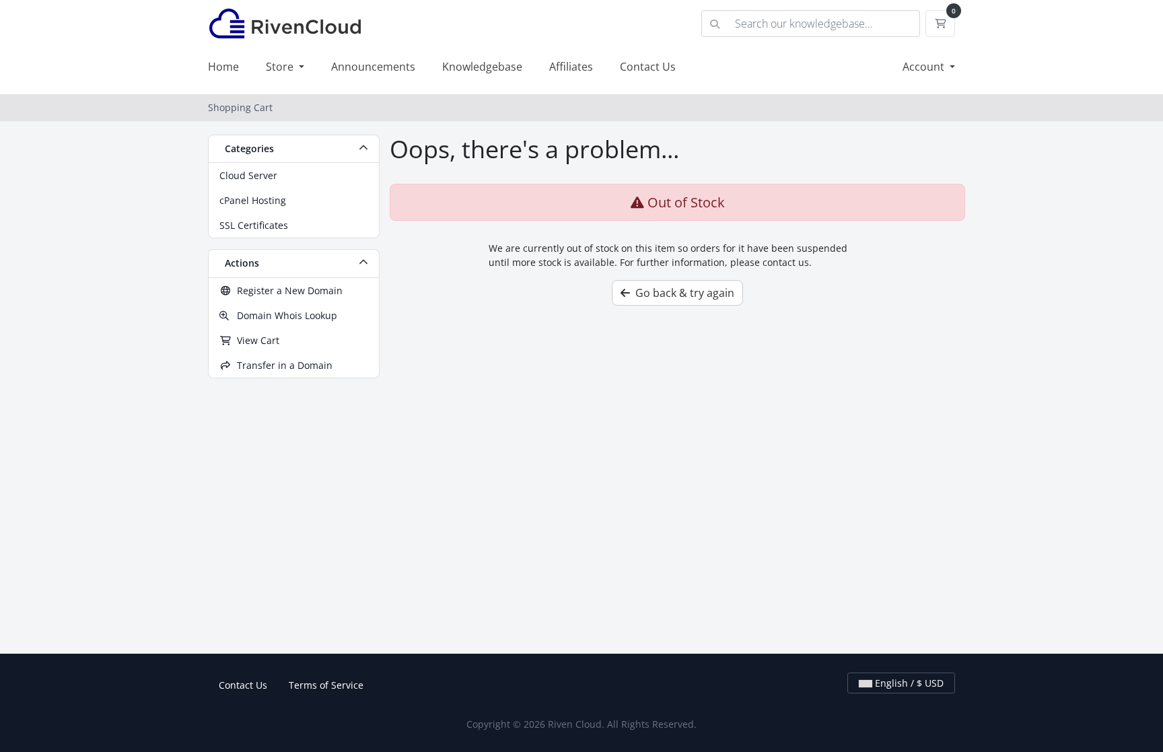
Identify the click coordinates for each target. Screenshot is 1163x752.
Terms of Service (326, 685)
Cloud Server (248, 175)
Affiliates (571, 66)
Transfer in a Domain (282, 365)
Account (925, 66)
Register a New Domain (287, 290)
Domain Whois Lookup (283, 315)
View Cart (255, 340)
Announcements (373, 66)
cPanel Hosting (252, 200)
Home (223, 66)
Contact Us (648, 66)
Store (281, 66)
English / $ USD (908, 683)
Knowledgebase (482, 66)
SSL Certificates (253, 225)
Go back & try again (682, 292)
